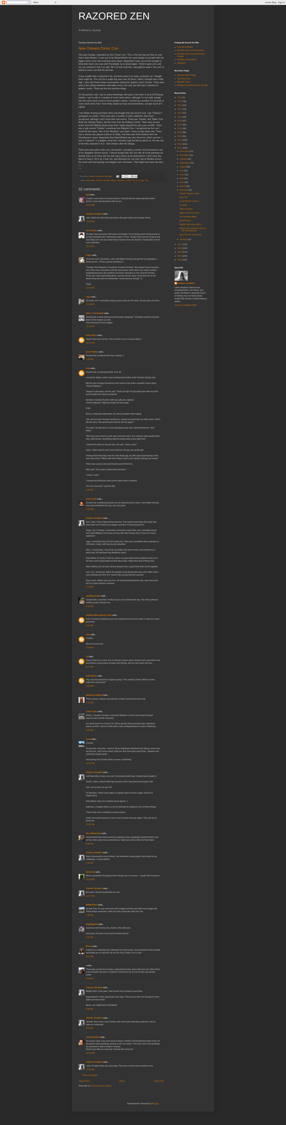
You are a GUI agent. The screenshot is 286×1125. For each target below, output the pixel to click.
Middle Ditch (91, 905)
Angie (88, 255)
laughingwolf (92, 924)
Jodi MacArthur (93, 596)
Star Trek (145, 180)
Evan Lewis (91, 499)
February (184, 190)
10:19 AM (90, 879)
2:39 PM (89, 490)
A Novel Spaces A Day (189, 193)
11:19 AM (90, 246)
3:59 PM (89, 509)
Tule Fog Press (184, 78)
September (185, 163)
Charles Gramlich (94, 214)
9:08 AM (89, 1009)
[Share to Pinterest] (135, 176)
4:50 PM (89, 606)
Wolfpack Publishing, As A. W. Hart (192, 85)
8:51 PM (89, 956)
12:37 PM (90, 896)
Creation (183, 205)
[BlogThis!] (126, 176)
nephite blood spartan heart (99, 615)
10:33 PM (90, 763)
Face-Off (183, 197)
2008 (180, 252)
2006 (180, 260)
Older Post (159, 1081)
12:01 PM (90, 326)
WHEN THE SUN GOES (190, 224)
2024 (180, 97)
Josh (138, 180)
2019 (180, 117)
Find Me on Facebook (186, 59)
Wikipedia (181, 63)
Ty (87, 656)
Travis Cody (91, 711)
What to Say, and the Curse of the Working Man (192, 229)
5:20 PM (89, 625)
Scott (88, 739)
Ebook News (185, 220)
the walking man (93, 833)
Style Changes (186, 209)
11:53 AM (90, 288)
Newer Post (84, 1081)
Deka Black (91, 335)
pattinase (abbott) (94, 695)
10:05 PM (90, 1069)
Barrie (89, 946)
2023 (180, 101)
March (183, 186)
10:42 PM (90, 824)
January (184, 239)
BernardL (90, 872)
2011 (180, 148)
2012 (180, 144)
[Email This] (123, 176)
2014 (180, 136)
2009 (180, 248)
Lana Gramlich (93, 1037)
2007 (180, 256)
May (182, 178)
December (185, 151)
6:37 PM (89, 667)
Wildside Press (183, 82)
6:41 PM (89, 686)
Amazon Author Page (186, 75)
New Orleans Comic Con (98, 48)
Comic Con (130, 180)
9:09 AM (89, 1028)
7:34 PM (89, 703)
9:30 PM (89, 730)
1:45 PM (89, 915)
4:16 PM (89, 587)
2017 (180, 125)
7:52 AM (89, 863)
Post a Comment (90, 1075)
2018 (180, 121)
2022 (180, 105)
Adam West (90, 180)
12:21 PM (90, 343)
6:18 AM (89, 844)
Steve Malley (92, 352)
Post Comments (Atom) (101, 1086)
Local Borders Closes (189, 201)
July (182, 170)
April (182, 182)
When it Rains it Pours (189, 213)
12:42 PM (90, 1053)
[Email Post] (118, 176)
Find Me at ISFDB (185, 47)
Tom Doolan (91, 230)
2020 (180, 113)
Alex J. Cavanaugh (95, 313)
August (183, 167)
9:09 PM (89, 978)
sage (88, 297)
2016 (180, 128)
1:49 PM (89, 359)
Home (122, 1081)
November (185, 155)
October (183, 159)
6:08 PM (89, 647)
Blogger (155, 1103)
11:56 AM (90, 304)
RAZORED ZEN (114, 16)
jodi (87, 194)
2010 (180, 244)
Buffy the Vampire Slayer (106, 180)
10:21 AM (90, 205)
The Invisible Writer (188, 217)
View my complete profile (185, 305)
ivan (88, 368)
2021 (180, 109)
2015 (180, 132)
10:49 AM (90, 221)
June (182, 174)
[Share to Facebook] (132, 176)
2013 (180, 140)
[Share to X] (129, 176)
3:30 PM (89, 937)
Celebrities (121, 180)
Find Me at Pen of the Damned (190, 50)
